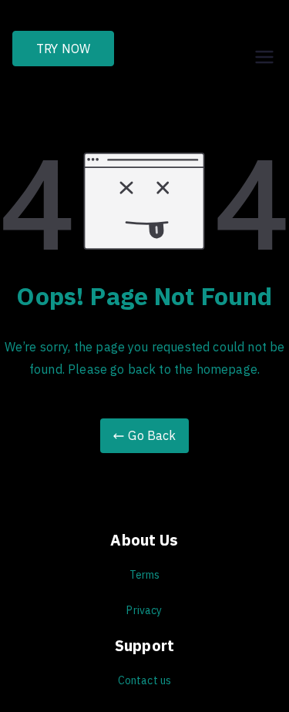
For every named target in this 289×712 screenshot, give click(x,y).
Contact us (145, 680)
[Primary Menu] (264, 48)
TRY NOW (63, 48)
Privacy (144, 610)
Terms (144, 575)
